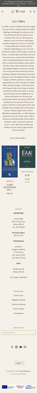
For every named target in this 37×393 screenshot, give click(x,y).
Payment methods (18, 304)
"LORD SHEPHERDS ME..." (9, 187)
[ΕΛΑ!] (27, 157)
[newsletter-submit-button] (33, 333)
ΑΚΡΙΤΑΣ (9, 181)
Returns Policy (18, 309)
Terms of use (18, 295)
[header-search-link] (30, 11)
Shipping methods (18, 300)
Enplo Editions (27, 171)
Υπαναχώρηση (18, 313)
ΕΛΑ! (27, 175)
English (18, 363)
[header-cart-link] (34, 11)
